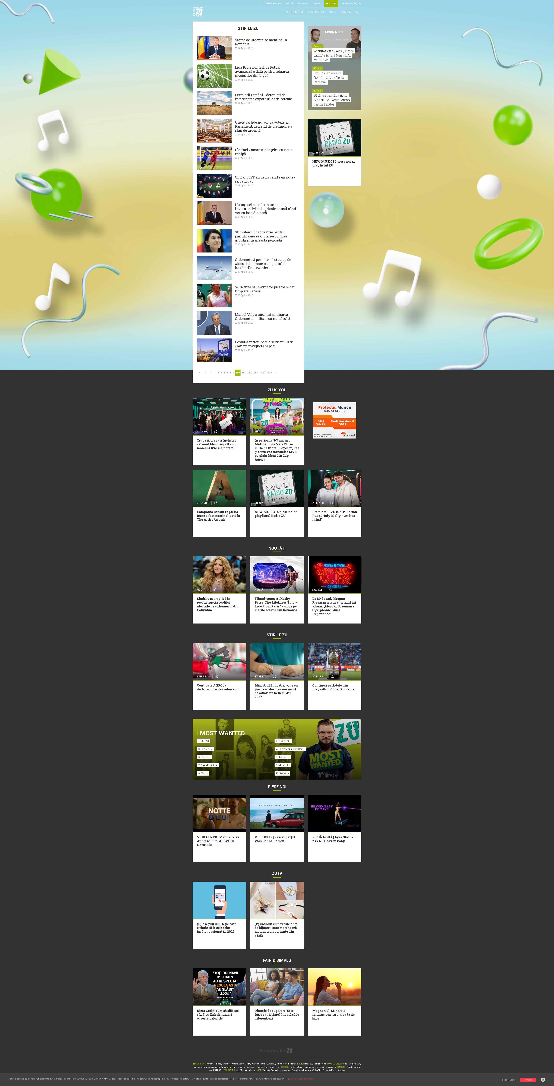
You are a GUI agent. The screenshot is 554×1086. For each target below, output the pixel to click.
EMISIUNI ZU (316, 12)
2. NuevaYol (283, 740)
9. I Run (202, 773)
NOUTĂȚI (277, 548)
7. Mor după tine (208, 765)
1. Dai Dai (203, 740)
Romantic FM (320, 1064)
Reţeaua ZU (303, 3)
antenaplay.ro (297, 1067)
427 (263, 372)
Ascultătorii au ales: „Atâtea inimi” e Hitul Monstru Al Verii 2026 (334, 55)
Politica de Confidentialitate (301, 1079)
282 (249, 372)
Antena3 (271, 1064)
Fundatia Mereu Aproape (334, 1070)
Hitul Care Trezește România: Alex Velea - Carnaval (330, 77)
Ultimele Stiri (354, 1064)
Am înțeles (529, 1080)
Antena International (286, 1064)
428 (269, 372)
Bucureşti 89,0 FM (352, 3)
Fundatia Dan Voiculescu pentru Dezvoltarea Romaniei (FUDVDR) (292, 1070)
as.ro (242, 1067)
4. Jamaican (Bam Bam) (290, 749)
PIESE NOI (277, 786)
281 (243, 372)
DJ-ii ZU (290, 3)
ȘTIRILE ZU (277, 635)
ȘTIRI (332, 12)
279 (231, 372)
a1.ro (344, 1064)
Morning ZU (334, 32)
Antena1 (211, 1064)
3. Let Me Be (205, 749)
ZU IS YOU (277, 390)
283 (255, 372)
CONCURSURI (294, 12)
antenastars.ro (213, 1067)
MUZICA (346, 12)
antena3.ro (262, 1067)
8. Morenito (282, 765)
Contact (316, 3)
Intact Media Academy (244, 1070)
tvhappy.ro (226, 1067)
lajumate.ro (310, 1067)
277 (220, 372)
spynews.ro (199, 1067)
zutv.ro (235, 1067)
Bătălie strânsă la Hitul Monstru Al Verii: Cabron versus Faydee (332, 99)
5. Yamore (204, 757)
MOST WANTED (222, 733)
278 (225, 372)
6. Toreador (283, 757)
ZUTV (247, 1064)
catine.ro (251, 1067)
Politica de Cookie (508, 1080)
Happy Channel (223, 1064)
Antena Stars (238, 1064)
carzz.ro (332, 1067)
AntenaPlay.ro (258, 1064)
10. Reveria (282, 773)
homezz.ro (322, 1067)
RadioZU (308, 1064)
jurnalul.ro (274, 1067)
